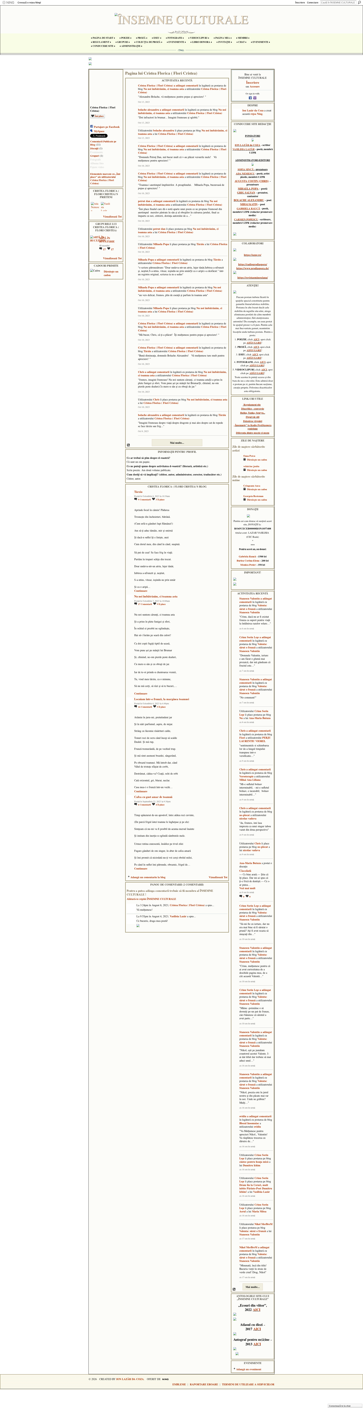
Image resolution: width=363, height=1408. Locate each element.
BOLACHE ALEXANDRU (249, 200)
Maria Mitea (259, 1211)
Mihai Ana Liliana (250, 780)
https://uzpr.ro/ (252, 255)
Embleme (179, 1384)
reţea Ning (256, 114)
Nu (241, 718)
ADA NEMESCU (245, 173)
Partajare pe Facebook (107, 127)
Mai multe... (177, 443)
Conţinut (128, 445)
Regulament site (252, 405)
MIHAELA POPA (248, 189)
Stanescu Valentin (249, 598)
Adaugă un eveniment (248, 1369)
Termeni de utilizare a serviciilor (248, 1384)
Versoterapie (246, 776)
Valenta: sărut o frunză (253, 607)
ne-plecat (244, 815)
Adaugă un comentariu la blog (147, 877)
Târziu (200, 244)
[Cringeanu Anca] (236, 491)
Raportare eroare (204, 1384)
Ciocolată (245, 871)
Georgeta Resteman (253, 496)
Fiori (242, 738)
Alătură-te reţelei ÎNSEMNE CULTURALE (151, 899)
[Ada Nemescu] (95, 206)
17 (104, 249)
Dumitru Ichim (251, 1165)
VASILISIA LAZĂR (244, 149)
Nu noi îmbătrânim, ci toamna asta (163, 89)
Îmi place (99, 116)
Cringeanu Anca (251, 485)
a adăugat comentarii (186, 85)
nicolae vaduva (247, 818)
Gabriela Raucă (247, 556)
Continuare (140, 591)
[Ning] (8, 2)
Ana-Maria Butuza (260, 718)
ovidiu (242, 1116)
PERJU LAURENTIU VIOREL (255, 739)
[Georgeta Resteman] (236, 502)
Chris (141, 372)
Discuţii (94, 148)
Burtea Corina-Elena (248, 560)
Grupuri (94, 156)
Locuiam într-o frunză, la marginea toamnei (161, 699)
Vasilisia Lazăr (178, 916)
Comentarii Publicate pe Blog (103, 143)
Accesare (255, 86)
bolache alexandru (148, 110)
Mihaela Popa (161, 244)
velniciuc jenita (251, 466)
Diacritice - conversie (252, 408)
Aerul (242, 1211)
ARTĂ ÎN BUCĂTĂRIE (107, 239)
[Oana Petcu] (236, 461)
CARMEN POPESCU (246, 219)
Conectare (312, 2)
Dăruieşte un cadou (111, 273)
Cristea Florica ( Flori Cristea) (155, 85)
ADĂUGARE (254, 343)
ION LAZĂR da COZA (247, 145)
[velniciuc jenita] (236, 472)
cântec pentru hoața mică (253, 1162)
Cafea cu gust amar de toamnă (153, 797)
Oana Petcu (249, 456)
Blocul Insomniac (249, 1123)
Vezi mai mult (247, 888)
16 (145, 706)
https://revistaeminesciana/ (252, 277)
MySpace (99, 131)
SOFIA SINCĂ (246, 169)
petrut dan (144, 201)
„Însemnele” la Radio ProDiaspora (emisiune (252, 427)
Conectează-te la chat (340, 1406)
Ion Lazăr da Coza (253, 110)
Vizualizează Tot (112, 216)
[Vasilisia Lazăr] (105, 206)
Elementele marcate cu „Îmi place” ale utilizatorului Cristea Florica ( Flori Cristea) (105, 178)
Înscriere (300, 2)
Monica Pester (248, 565)
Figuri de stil (252, 417)
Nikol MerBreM (263, 1224)
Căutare (359, 2)
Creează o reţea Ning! (29, 2)
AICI (256, 339)
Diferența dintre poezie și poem (252, 433)
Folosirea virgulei (252, 421)
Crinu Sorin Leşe (249, 637)
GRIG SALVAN (246, 192)
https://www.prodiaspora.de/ (252, 268)
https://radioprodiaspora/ (252, 264)
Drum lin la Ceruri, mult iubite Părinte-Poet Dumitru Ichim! (255, 1188)
